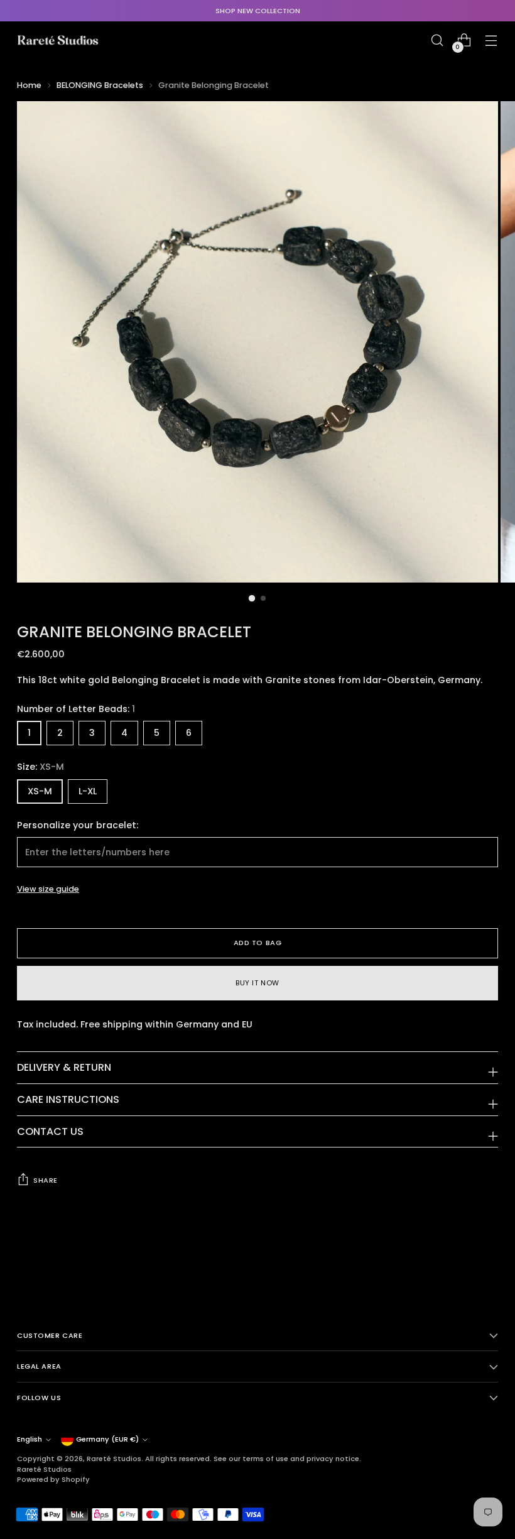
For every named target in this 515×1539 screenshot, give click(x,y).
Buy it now (257, 983)
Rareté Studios (114, 1459)
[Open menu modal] (491, 40)
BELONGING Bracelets (100, 85)
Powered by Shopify (53, 1479)
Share (45, 1180)
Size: (40, 766)
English (29, 1439)
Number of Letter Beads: (76, 709)
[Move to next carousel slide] (487, 1256)
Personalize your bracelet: (77, 825)
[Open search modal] (437, 40)
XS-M (40, 791)
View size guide (48, 889)
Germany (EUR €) (107, 1439)
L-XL (88, 791)
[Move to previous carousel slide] (458, 1257)
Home (29, 85)
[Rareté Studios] (58, 40)
